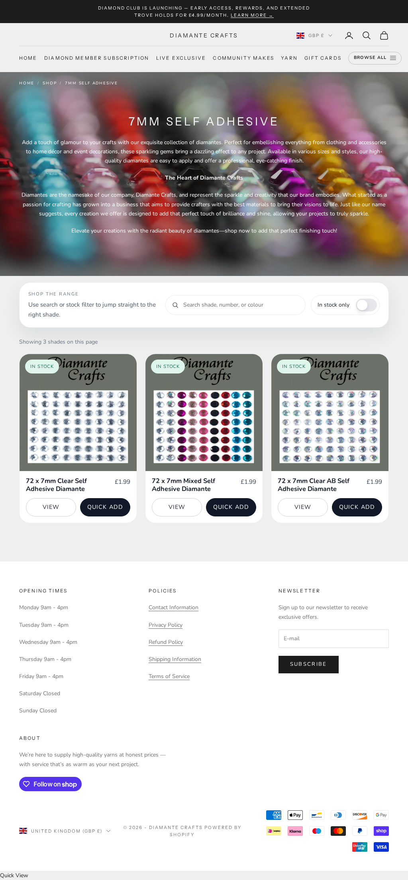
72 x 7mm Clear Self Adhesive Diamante (56, 485)
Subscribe (308, 664)
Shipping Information (175, 659)
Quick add (105, 507)
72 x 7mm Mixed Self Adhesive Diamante (183, 485)
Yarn (289, 58)
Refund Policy (166, 642)
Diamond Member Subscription (96, 58)
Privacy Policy (165, 625)
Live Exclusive (181, 58)
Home (28, 58)
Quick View (14, 875)
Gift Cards (322, 58)
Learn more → (252, 15)
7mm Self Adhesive (91, 83)
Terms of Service (169, 676)
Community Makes (243, 58)
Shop (50, 83)
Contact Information (173, 607)
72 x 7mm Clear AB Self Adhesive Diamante (313, 485)
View (51, 507)
